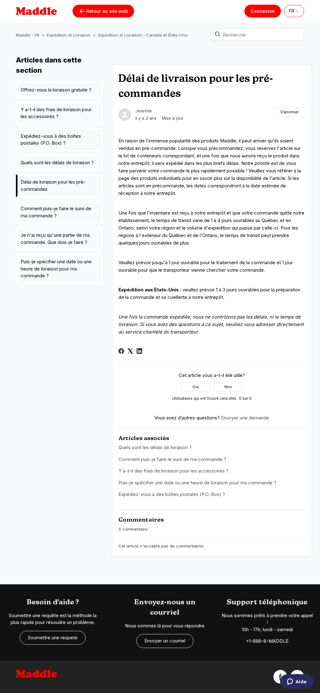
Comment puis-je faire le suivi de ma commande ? (56, 212)
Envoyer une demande (245, 418)
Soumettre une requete (53, 638)
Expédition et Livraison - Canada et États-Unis (143, 34)
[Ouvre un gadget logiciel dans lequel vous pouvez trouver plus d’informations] (297, 682)
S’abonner (289, 112)
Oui (195, 386)
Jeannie (143, 111)
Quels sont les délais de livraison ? (57, 163)
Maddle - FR (27, 34)
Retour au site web (107, 11)
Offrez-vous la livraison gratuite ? (56, 90)
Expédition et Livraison (69, 34)
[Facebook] (121, 351)
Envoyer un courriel (164, 641)
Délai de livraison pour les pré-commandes (53, 185)
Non (228, 386)
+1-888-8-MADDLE (267, 641)
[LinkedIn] (139, 351)
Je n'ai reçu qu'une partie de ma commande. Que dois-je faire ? (55, 238)
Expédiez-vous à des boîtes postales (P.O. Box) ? (51, 139)
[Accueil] (36, 677)
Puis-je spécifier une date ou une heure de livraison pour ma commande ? (56, 269)
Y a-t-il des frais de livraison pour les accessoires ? (56, 113)
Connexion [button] (263, 11)
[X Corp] (130, 351)
